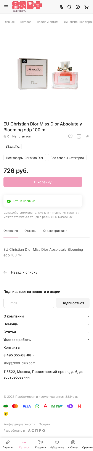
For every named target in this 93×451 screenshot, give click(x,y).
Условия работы (17, 339)
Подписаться (72, 303)
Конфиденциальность (19, 424)
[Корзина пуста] (86, 7)
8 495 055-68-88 (17, 355)
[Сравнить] (79, 136)
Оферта (44, 424)
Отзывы (30, 230)
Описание (10, 230)
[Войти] (78, 7)
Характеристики (55, 230)
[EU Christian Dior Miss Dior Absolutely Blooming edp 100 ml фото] (48, 74)
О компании (13, 316)
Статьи (9, 332)
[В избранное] (70, 136)
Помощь (10, 324)
